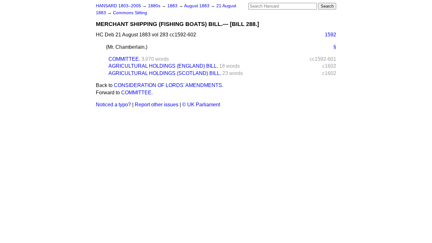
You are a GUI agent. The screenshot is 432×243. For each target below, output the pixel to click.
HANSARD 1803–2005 (118, 5)
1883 (173, 5)
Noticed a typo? (113, 104)
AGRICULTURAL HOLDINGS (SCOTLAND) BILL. (164, 73)
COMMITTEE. (124, 59)
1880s (155, 5)
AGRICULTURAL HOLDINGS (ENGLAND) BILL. (163, 66)
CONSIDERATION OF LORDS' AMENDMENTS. (168, 85)
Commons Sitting (130, 12)
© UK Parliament (201, 104)
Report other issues (156, 104)
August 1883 (197, 5)
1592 (330, 34)
